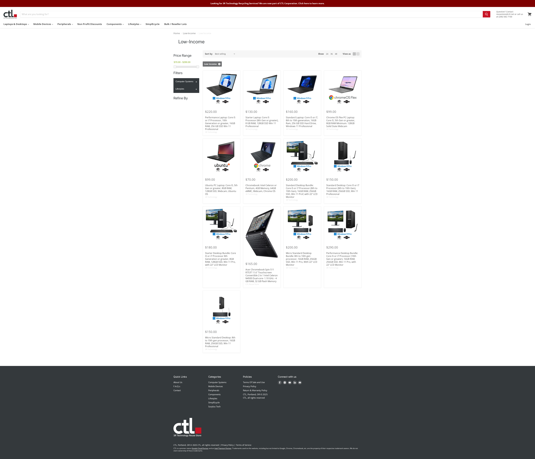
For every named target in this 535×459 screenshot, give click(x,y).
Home (176, 33)
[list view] (358, 54)
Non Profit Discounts (89, 24)
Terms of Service (243, 445)
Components (114, 24)
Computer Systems (184, 81)
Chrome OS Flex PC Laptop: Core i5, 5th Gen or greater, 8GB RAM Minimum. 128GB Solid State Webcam (340, 122)
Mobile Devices (42, 24)
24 (327, 54)
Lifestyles (134, 24)
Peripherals (64, 24)
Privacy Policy (249, 386)
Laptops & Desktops (15, 24)
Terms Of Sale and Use (254, 382)
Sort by (208, 54)
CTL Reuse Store (252, 284)
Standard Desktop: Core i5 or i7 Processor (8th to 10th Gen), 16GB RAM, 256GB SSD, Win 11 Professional (342, 190)
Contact (177, 390)
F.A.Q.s (176, 386)
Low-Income (189, 33)
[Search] (486, 14)
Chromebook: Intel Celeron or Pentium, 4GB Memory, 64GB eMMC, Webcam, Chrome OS (261, 188)
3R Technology (211, 132)
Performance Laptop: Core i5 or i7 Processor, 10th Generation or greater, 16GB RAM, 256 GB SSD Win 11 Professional (220, 123)
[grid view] (354, 54)
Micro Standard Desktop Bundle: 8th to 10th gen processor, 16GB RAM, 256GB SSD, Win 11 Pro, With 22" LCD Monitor (301, 259)
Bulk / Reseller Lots (175, 24)
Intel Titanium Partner (223, 448)
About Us (177, 382)
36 (331, 54)
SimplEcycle (153, 24)
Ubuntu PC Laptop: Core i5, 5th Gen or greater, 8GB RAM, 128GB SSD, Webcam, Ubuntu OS (221, 190)
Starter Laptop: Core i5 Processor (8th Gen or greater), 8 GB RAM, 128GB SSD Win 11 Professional (261, 122)
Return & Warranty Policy (255, 390)
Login (528, 24)
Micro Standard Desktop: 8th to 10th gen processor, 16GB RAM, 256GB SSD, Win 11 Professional (220, 342)
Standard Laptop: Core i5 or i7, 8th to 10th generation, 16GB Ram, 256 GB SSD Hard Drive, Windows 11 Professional (302, 122)
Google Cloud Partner (200, 448)
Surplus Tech (214, 406)
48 (336, 54)
